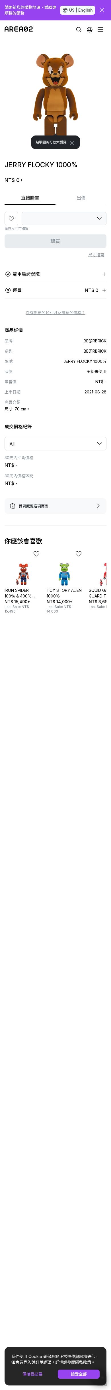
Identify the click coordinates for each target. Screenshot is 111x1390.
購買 (55, 241)
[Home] (19, 29)
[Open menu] (100, 29)
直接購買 (30, 198)
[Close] (72, 142)
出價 (81, 198)
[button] (89, 29)
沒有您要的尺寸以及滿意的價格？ (55, 312)
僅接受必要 (32, 1374)
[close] (101, 10)
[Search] (79, 29)
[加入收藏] (11, 218)
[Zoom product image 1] (55, 94)
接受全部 (79, 1374)
